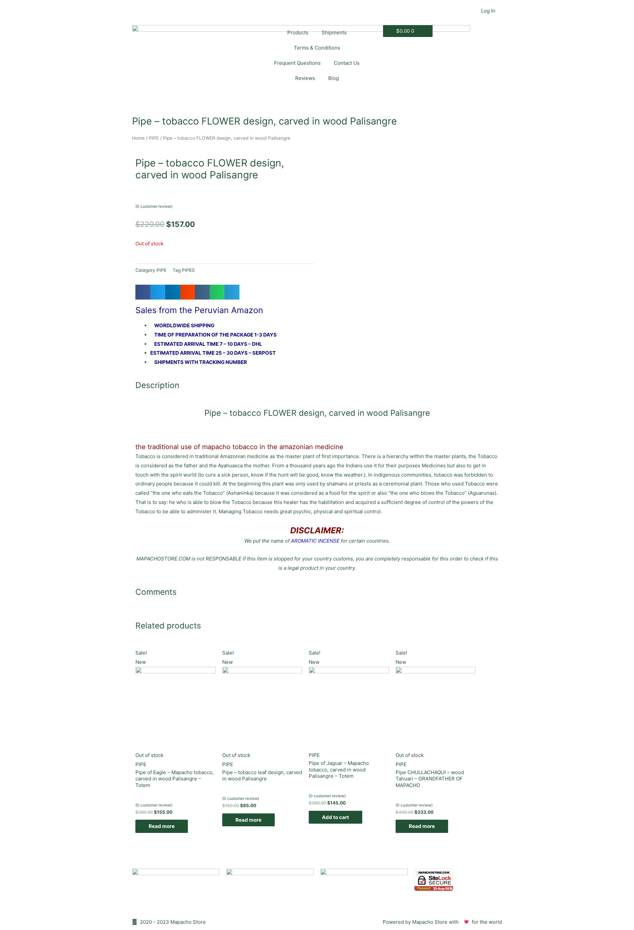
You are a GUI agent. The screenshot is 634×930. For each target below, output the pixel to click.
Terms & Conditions (317, 48)
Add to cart (335, 817)
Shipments (334, 32)
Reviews (305, 78)
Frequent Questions (297, 63)
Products (297, 32)
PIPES (188, 270)
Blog (333, 78)
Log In (488, 11)
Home (138, 138)
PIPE (154, 138)
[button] (142, 292)
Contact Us (347, 63)
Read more (162, 826)
